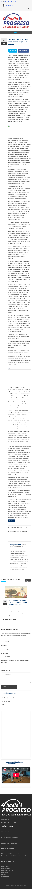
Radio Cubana (5, 866)
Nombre (4, 638)
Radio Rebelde (5, 868)
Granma (3, 874)
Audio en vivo (6, 701)
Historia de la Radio (7, 832)
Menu (16, 32)
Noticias (13, 619)
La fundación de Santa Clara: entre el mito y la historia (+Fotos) (18, 602)
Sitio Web (4, 653)
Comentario (5, 671)
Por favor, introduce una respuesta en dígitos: (15, 662)
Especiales (20, 527)
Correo (4, 645)
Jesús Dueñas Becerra (18, 545)
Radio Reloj (4, 872)
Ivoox (3, 704)
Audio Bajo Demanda (8, 698)
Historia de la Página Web (9, 843)
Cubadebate (5, 876)
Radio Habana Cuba (7, 870)
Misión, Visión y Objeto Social (10, 837)
